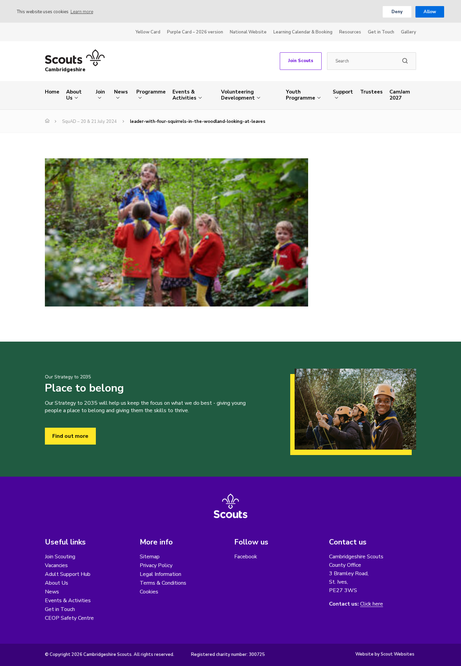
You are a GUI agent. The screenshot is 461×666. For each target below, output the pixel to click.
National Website (248, 32)
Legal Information (160, 574)
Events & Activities (184, 94)
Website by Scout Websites (384, 654)
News (121, 91)
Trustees (371, 91)
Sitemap (150, 556)
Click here (371, 604)
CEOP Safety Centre (69, 618)
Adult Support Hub (67, 574)
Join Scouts (300, 61)
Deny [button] (397, 12)
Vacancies (56, 565)
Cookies (149, 591)
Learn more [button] (82, 12)
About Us (74, 94)
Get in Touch (381, 32)
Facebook (245, 556)
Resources (350, 32)
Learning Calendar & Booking (302, 32)
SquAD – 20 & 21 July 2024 (89, 121)
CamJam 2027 (399, 94)
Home (52, 91)
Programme (151, 91)
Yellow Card (147, 32)
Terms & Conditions (163, 583)
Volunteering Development (238, 94)
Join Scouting (60, 556)
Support (343, 91)
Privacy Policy (156, 565)
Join (100, 91)
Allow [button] (430, 12)
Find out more (70, 436)
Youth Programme (300, 94)
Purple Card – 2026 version (195, 32)
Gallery (408, 32)
